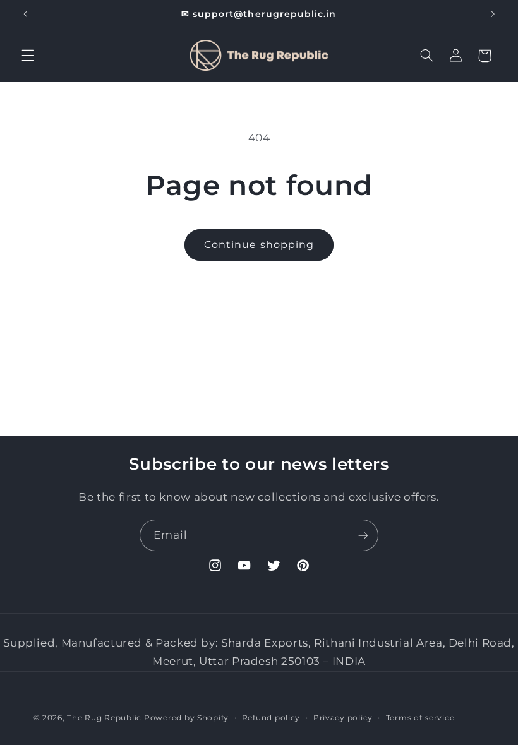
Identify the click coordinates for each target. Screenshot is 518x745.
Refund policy (271, 717)
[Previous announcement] (25, 14)
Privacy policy (343, 717)
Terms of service (420, 717)
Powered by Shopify (186, 717)
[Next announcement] (493, 14)
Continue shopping (259, 245)
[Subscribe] (363, 535)
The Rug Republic (104, 717)
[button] (27, 55)
